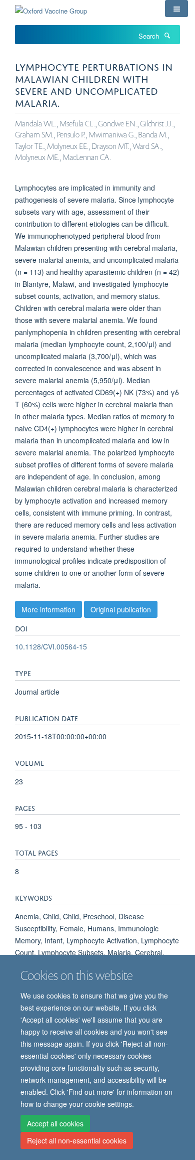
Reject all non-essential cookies (76, 1140)
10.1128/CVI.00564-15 (51, 646)
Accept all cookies (55, 1123)
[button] (176, 8)
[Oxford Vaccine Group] (51, 7)
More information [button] (49, 609)
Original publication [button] (120, 609)
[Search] (167, 35)
